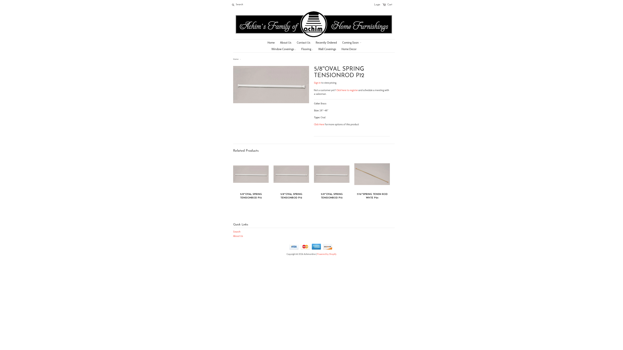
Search (236, 231)
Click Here (319, 124)
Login (377, 5)
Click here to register (347, 90)
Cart (389, 5)
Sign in (317, 82)
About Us (238, 236)
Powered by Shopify (326, 254)
